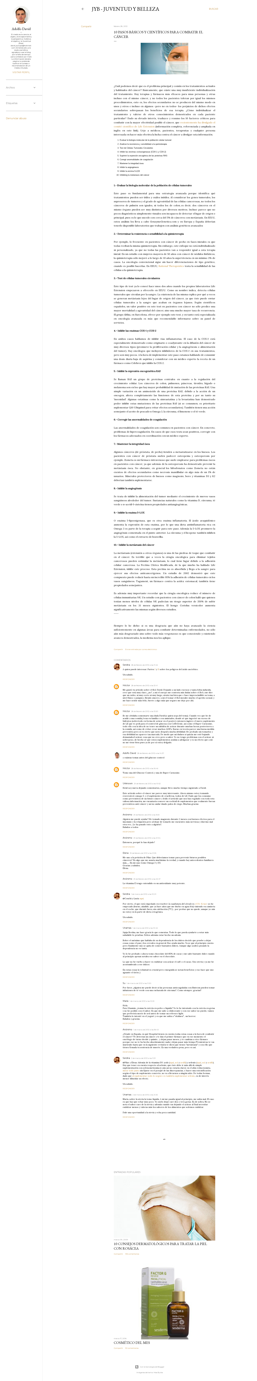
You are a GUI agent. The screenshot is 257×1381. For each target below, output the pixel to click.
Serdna (126, 665)
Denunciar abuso (16, 118)
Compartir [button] (86, 26)
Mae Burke (158, 1372)
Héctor (126, 685)
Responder (129, 679)
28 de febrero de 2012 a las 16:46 (144, 768)
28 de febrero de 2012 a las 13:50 (144, 711)
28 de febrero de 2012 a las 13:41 (144, 685)
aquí (142, 898)
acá (176, 1062)
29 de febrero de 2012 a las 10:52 (147, 783)
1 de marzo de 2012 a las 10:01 (143, 894)
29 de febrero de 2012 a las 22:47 (146, 879)
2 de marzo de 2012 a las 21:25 (145, 1095)
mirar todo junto (131, 1070)
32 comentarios (131, 1348)
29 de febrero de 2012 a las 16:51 (146, 815)
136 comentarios (132, 1254)
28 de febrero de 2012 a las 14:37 (150, 753)
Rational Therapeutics (171, 266)
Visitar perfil (21, 72)
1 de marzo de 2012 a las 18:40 (146, 1030)
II (158, 669)
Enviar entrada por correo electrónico (141, 649)
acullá (183, 1062)
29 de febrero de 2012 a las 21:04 (146, 838)
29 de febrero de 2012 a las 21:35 (143, 853)
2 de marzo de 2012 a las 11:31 (143, 1058)
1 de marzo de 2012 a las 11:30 (139, 983)
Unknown (128, 783)
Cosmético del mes (132, 1342)
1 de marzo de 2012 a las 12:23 (142, 1001)
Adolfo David (129, 753)
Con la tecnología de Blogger (152, 1367)
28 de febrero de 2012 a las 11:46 (144, 665)
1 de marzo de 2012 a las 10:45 (145, 928)
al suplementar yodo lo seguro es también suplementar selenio (163, 1076)
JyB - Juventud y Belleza (125, 8)
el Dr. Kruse (201, 903)
